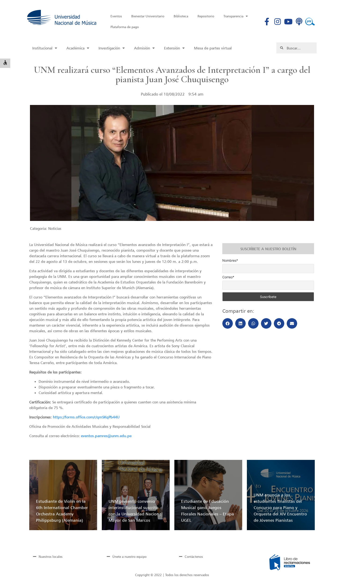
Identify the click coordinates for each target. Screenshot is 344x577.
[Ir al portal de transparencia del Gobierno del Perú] (310, 22)
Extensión (172, 48)
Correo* (228, 277)
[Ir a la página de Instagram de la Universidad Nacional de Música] (277, 22)
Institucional (42, 48)
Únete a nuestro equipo (129, 556)
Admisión (142, 48)
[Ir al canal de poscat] (299, 22)
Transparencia (233, 16)
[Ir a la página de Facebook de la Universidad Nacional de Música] (267, 22)
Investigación (109, 48)
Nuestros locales (50, 556)
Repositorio (206, 16)
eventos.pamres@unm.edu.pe (106, 435)
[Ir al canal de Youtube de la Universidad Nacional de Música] (288, 22)
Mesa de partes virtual (213, 48)
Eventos (116, 16)
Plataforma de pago (124, 27)
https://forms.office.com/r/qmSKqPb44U (86, 417)
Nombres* (230, 260)
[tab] (62, 556)
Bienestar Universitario (147, 16)
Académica (75, 48)
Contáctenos (194, 556)
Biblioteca (181, 16)
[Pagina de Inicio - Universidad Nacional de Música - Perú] (61, 17)
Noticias (54, 228)
